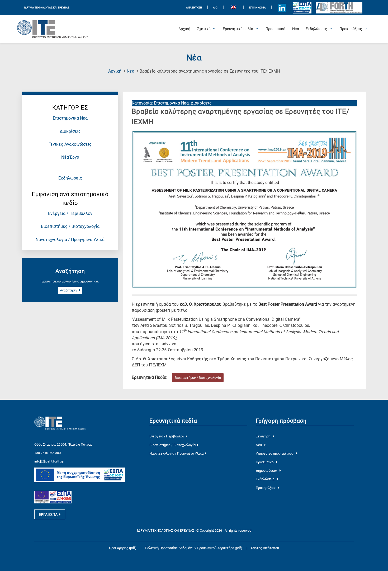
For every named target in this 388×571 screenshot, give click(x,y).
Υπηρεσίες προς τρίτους (275, 453)
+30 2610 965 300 (47, 453)
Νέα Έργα (70, 157)
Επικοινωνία (257, 7)
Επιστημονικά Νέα (70, 118)
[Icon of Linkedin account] (282, 7)
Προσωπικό (265, 462)
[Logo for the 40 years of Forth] (339, 7)
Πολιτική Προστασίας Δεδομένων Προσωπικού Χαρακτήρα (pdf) (194, 548)
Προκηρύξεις (266, 488)
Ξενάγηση (263, 436)
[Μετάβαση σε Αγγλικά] (233, 8)
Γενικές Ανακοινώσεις (70, 144)
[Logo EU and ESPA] (302, 7)
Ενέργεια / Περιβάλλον (70, 213)
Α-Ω (215, 7)
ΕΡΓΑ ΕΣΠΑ (48, 514)
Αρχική (114, 71)
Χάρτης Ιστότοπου (265, 548)
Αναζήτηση (68, 290)
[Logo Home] (52, 29)
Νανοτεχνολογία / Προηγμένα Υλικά (70, 239)
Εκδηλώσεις (70, 178)
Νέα (130, 71)
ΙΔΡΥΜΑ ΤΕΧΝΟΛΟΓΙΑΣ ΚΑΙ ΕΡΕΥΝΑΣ (46, 7)
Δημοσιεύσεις (267, 471)
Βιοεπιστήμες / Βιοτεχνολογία (70, 226)
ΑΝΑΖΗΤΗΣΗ (194, 7)
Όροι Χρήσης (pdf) (122, 548)
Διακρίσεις (70, 131)
